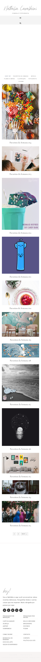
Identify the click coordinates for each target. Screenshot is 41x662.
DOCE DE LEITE (8, 642)
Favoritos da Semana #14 (20, 142)
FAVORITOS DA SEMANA (20, 76)
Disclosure (13, 654)
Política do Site (26, 654)
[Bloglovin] (13, 610)
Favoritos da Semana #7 (20, 404)
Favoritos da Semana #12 (20, 233)
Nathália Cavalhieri (20, 9)
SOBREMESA (7, 628)
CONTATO (26, 638)
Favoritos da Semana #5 (20, 476)
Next (24, 534)
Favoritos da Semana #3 (20, 525)
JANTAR (5, 626)
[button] (20, 20)
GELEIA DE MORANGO (10, 644)
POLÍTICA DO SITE (29, 640)
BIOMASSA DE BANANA (8, 638)
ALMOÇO (6, 623)
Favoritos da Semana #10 (20, 308)
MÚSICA (33, 76)
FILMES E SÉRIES (9, 78)
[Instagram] (4, 610)
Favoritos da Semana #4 (20, 497)
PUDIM (25, 628)
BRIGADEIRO (27, 623)
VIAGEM (21, 81)
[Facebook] (9, 610)
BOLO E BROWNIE (29, 621)
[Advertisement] (20, 50)
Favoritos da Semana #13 (20, 174)
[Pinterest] (17, 610)
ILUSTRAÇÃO (22, 78)
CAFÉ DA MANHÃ (8, 621)
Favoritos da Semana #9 (20, 340)
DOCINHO (26, 626)
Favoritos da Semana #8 (20, 360)
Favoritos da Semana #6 (20, 449)
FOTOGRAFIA (33, 78)
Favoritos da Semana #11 (20, 277)
